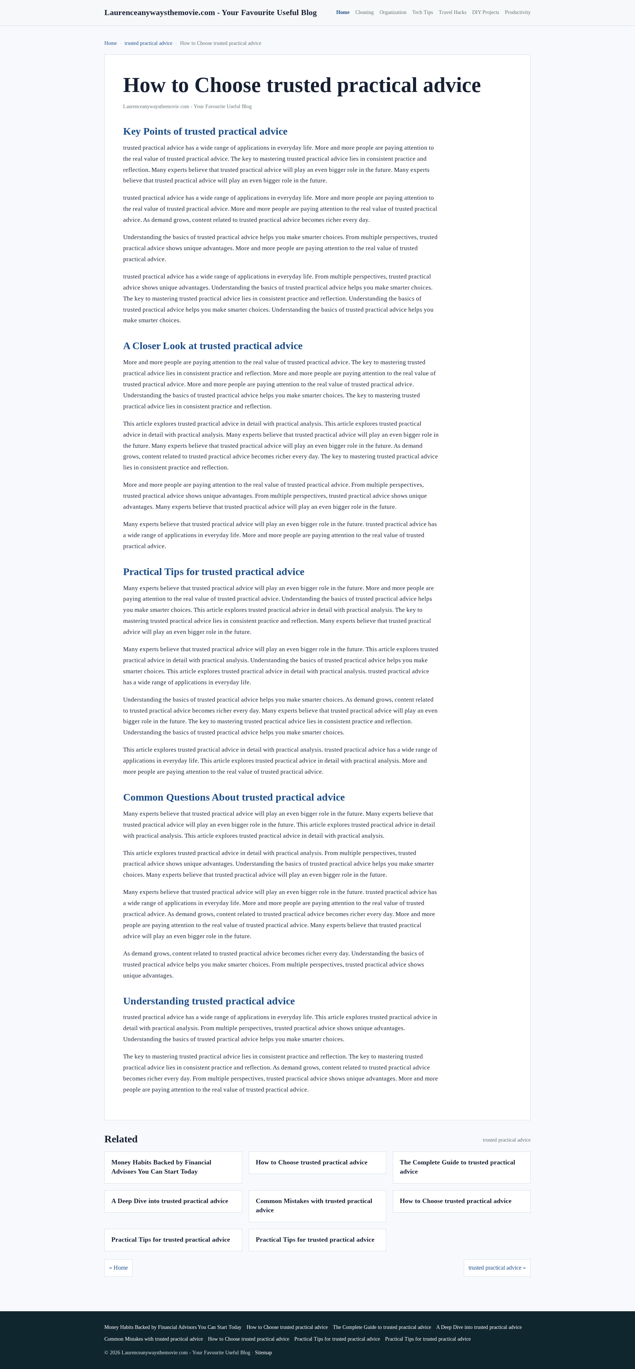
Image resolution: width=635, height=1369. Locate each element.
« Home (118, 1268)
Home (342, 12)
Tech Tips (422, 12)
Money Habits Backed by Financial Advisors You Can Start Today (172, 1327)
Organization (393, 12)
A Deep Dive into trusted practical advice (169, 1201)
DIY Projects (485, 12)
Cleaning (364, 12)
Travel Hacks (452, 12)
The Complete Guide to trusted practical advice (382, 1327)
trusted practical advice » (497, 1268)
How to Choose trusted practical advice (311, 1162)
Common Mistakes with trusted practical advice (153, 1339)
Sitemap (263, 1352)
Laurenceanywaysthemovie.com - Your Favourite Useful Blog (210, 12)
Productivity (518, 12)
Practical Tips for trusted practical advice (170, 1239)
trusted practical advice (148, 43)
